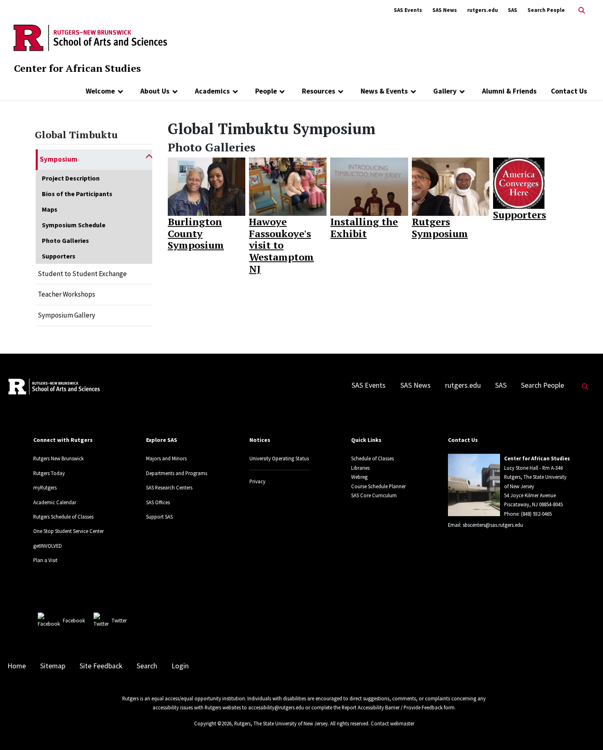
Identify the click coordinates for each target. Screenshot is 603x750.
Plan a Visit (45, 560)
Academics (212, 91)
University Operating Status (279, 458)
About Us (154, 91)
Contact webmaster (392, 723)
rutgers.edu (482, 10)
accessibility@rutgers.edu (276, 707)
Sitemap (52, 665)
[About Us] (174, 91)
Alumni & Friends (509, 91)
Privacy (257, 481)
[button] (149, 159)
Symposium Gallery (66, 315)
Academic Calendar (54, 502)
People (266, 91)
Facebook (74, 620)
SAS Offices (158, 502)
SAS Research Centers (169, 487)
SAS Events (408, 10)
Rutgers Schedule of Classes (63, 516)
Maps (49, 209)
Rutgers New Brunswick (58, 458)
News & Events (384, 91)
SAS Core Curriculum (374, 495)
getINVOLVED (47, 545)
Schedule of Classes (372, 458)
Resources (318, 91)
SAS (512, 10)
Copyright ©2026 (212, 723)
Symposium (59, 159)
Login (180, 665)
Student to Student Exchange (82, 273)
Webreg (359, 476)
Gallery (445, 91)
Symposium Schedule (73, 225)
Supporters (58, 256)
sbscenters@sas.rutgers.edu (493, 524)
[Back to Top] (585, 730)
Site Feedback (101, 665)
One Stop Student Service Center (68, 531)
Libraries (360, 467)
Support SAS (159, 516)
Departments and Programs (176, 473)
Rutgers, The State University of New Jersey (281, 723)
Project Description (71, 178)
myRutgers (45, 487)
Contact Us (569, 91)
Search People (546, 10)
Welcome (100, 91)
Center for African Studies (77, 68)
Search (147, 665)
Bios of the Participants (77, 194)
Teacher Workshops (66, 294)
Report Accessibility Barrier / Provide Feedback (392, 707)
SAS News (444, 10)
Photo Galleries (65, 240)
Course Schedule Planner (378, 486)
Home (16, 665)
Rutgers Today (49, 473)
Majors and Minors (166, 458)
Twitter (119, 620)
